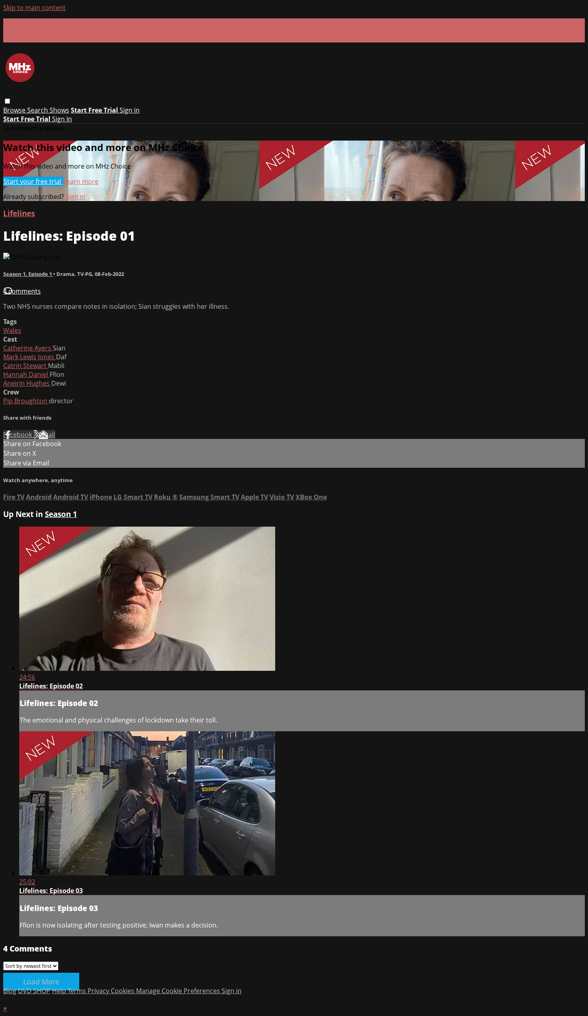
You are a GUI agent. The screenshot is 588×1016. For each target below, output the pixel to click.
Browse (15, 110)
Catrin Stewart (25, 365)
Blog (9, 990)
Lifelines (19, 213)
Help (60, 990)
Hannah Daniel (26, 374)
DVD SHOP (34, 990)
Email (47, 434)
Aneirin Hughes (27, 383)
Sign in (130, 110)
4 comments (22, 291)
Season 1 (61, 514)
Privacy (99, 990)
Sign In (62, 119)
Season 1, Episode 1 (28, 274)
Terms (78, 990)
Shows (59, 110)
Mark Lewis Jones (29, 356)
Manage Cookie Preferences (179, 990)
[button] (7, 101)
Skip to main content (34, 7)
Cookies (123, 990)
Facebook (18, 434)
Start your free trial (33, 181)
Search (38, 110)
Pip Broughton (26, 400)
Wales (12, 330)
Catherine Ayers (28, 348)
